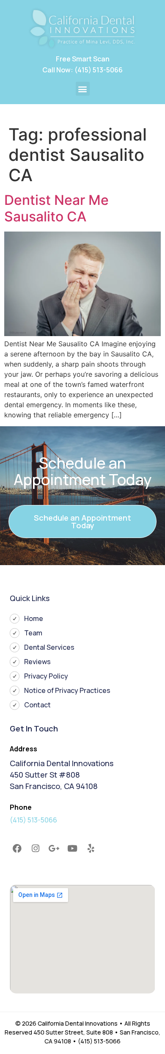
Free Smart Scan (83, 58)
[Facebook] (17, 848)
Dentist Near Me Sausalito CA (56, 208)
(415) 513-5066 (33, 820)
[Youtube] (72, 848)
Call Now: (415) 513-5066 (82, 69)
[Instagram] (35, 848)
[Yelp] (91, 848)
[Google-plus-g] (54, 848)
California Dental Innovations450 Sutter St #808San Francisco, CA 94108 (61, 774)
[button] (83, 89)
